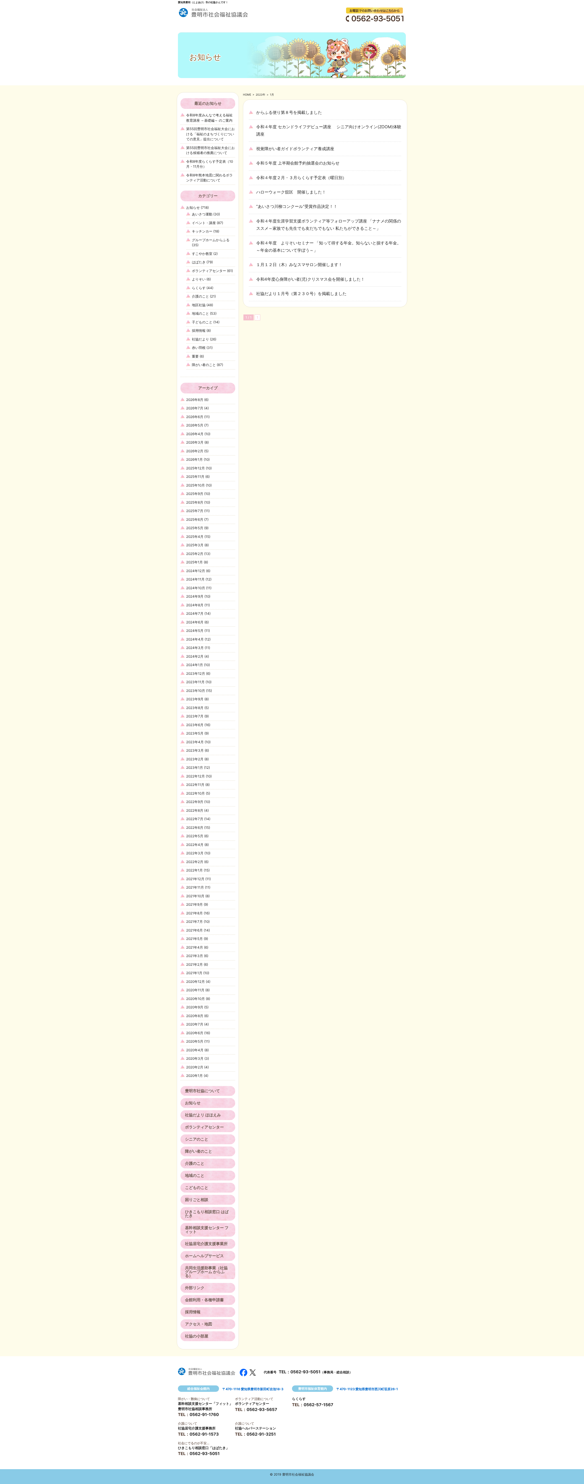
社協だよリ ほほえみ (203, 1115)
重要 (195, 356)
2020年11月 (195, 990)
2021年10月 (195, 896)
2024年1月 (194, 665)
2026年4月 (194, 434)
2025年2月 (194, 554)
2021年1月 (194, 973)
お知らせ (193, 207)
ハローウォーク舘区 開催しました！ (291, 192)
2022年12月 (195, 776)
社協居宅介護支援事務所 (197, 1428)
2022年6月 (194, 827)
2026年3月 (194, 442)
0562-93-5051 (305, 1371)
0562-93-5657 (262, 1409)
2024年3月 (195, 648)
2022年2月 (194, 862)
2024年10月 (195, 588)
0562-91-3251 (261, 1434)
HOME (247, 94)
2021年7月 (194, 921)
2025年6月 (194, 519)
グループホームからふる (210, 240)
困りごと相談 (196, 1199)
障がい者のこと (204, 365)
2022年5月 (194, 836)
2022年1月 (194, 870)
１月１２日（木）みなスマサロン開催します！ (299, 264)
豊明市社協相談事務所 (195, 1409)
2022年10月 (195, 793)
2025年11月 (195, 476)
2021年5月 (194, 939)
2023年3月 (195, 750)
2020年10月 (195, 999)
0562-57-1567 (318, 1404)
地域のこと (200, 313)
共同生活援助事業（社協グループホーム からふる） (206, 1272)
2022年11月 (195, 785)
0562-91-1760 (204, 1414)
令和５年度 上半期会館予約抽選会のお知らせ (297, 163)
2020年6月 (194, 1033)
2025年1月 (194, 562)
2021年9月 (194, 904)
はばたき (199, 262)
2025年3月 (194, 545)
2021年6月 (194, 930)
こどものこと (196, 1187)
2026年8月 (194, 400)
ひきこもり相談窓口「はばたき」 (203, 1448)
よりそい (199, 279)
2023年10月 (195, 690)
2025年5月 (194, 528)
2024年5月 (194, 630)
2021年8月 (194, 913)
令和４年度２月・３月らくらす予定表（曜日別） (301, 177)
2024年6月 (194, 622)
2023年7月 (194, 716)
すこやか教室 (202, 253)
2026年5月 (194, 425)
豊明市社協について (202, 1091)
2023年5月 (194, 733)
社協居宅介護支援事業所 (206, 1243)
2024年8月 (194, 605)
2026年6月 (194, 417)
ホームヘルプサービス (204, 1256)
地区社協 (199, 305)
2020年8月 (194, 1016)
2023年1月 (194, 767)
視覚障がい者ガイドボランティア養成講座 (295, 148)
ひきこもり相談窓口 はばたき (207, 1213)
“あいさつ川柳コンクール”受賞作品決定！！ (296, 206)
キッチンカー (202, 231)
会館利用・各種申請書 (204, 1300)
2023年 (260, 94)
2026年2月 (194, 451)
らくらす (199, 288)
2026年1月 (194, 459)
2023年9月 (194, 699)
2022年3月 (194, 853)
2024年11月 (195, 579)
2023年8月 (194, 708)
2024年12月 (195, 571)
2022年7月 (194, 819)
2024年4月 (195, 639)
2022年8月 (194, 810)
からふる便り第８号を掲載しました (289, 112)
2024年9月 (194, 596)
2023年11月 (195, 682)
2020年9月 (194, 1007)
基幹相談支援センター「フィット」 (205, 1403)
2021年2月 (194, 964)
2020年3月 (194, 1058)
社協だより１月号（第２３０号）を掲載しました (301, 293)
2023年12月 (195, 673)
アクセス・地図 (198, 1324)
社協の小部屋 (196, 1336)
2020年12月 (195, 981)
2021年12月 (195, 879)
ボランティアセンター (209, 271)
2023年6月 (194, 725)
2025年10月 (195, 485)
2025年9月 (194, 494)
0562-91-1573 (204, 1434)
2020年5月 (194, 1041)
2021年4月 (194, 947)
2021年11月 (195, 887)
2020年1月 (194, 1075)
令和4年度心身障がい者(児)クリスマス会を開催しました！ (310, 279)
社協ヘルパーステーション (255, 1428)
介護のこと (200, 296)
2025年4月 (194, 536)
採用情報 (199, 330)
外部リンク (194, 1287)
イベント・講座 (204, 223)
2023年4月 (195, 742)
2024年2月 (194, 656)
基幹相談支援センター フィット (207, 1229)
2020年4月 (194, 1050)
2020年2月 (194, 1067)
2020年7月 (194, 1024)
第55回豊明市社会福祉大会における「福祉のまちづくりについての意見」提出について (210, 134)
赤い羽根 (199, 347)
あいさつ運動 (202, 214)
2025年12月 (195, 468)
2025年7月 (194, 511)
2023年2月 (194, 759)
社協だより (200, 339)
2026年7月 (194, 408)
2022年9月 (194, 802)
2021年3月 (194, 956)
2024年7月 (194, 613)
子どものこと (202, 322)
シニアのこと (196, 1139)
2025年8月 (194, 502)
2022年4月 (194, 845)
